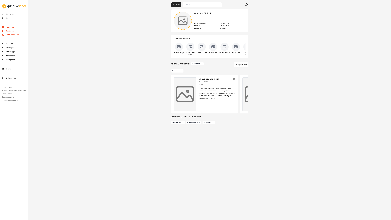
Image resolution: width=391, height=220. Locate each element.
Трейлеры (10, 31)
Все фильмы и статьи (10, 100)
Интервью (10, 59)
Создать (177, 5)
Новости (9, 44)
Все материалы (8, 97)
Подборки (10, 27)
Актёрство (10, 55)
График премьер (12, 35)
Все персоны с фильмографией (14, 91)
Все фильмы (7, 94)
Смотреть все (241, 64)
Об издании (11, 78)
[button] (178, 122)
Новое (9, 18)
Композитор (224, 28)
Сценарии (10, 48)
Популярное (11, 14)
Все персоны (7, 87)
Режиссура (10, 52)
